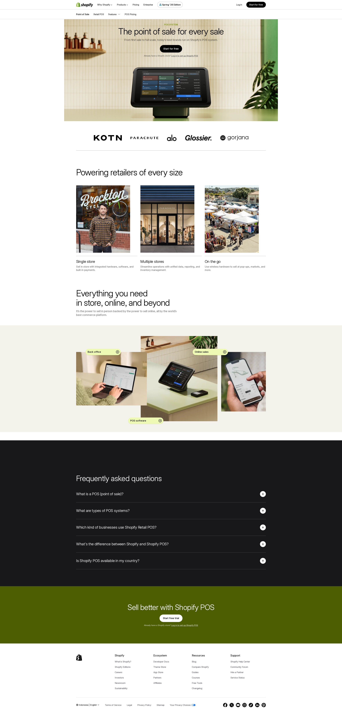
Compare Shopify (200, 667)
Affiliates (157, 683)
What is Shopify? (123, 661)
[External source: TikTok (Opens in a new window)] (251, 705)
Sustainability (121, 688)
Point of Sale (82, 14)
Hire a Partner (237, 672)
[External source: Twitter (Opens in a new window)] (232, 705)
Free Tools (197, 683)
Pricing (136, 4)
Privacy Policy (144, 705)
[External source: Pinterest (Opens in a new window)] (264, 705)
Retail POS (99, 14)
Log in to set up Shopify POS (184, 56)
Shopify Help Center (240, 661)
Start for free (256, 4)
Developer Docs (161, 661)
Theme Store (159, 667)
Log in (239, 4)
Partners (157, 677)
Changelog (197, 688)
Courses (196, 677)
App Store (158, 672)
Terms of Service (113, 705)
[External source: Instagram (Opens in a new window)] (244, 705)
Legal (129, 705)
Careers (118, 672)
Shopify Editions (123, 667)
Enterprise (148, 4)
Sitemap (160, 705)
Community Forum (239, 667)
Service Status (237, 677)
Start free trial (171, 618)
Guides (195, 672)
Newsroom (120, 683)
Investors (119, 677)
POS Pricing (130, 14)
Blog (194, 661)
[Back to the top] (79, 657)
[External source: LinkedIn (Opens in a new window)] (257, 705)
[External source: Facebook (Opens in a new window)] (225, 705)
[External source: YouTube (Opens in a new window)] (238, 705)
